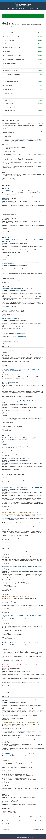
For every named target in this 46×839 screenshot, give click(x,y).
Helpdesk (21, 8)
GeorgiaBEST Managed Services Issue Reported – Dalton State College (20, 191)
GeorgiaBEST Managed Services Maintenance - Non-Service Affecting (19, 754)
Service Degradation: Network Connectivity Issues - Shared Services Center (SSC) (23, 788)
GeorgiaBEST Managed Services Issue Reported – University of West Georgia (21, 211)
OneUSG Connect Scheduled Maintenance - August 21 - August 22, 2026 (20, 551)
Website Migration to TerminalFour (10, 318)
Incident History (5, 829)
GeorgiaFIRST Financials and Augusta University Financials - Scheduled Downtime (22, 566)
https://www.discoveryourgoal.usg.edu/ (18, 336)
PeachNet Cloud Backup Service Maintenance (13, 349)
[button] (34, 8)
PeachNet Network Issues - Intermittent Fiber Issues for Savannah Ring (20, 512)
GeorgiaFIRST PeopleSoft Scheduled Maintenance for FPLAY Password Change (22, 487)
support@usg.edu (23, 140)
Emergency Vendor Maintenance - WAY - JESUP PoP (15, 458)
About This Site (7, 23)
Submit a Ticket (10, 8)
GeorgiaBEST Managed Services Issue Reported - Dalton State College (20, 722)
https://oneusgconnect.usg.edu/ (16, 339)
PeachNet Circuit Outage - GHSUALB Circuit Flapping (15, 596)
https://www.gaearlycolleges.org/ (18, 333)
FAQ (17, 8)
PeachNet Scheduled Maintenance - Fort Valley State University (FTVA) (20, 438)
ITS (26, 8)
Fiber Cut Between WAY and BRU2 (11, 375)
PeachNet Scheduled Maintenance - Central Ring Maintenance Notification (20, 643)
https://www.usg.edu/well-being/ (13, 341)
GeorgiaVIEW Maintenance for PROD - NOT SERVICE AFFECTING (19, 288)
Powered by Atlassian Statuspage (38, 829)
